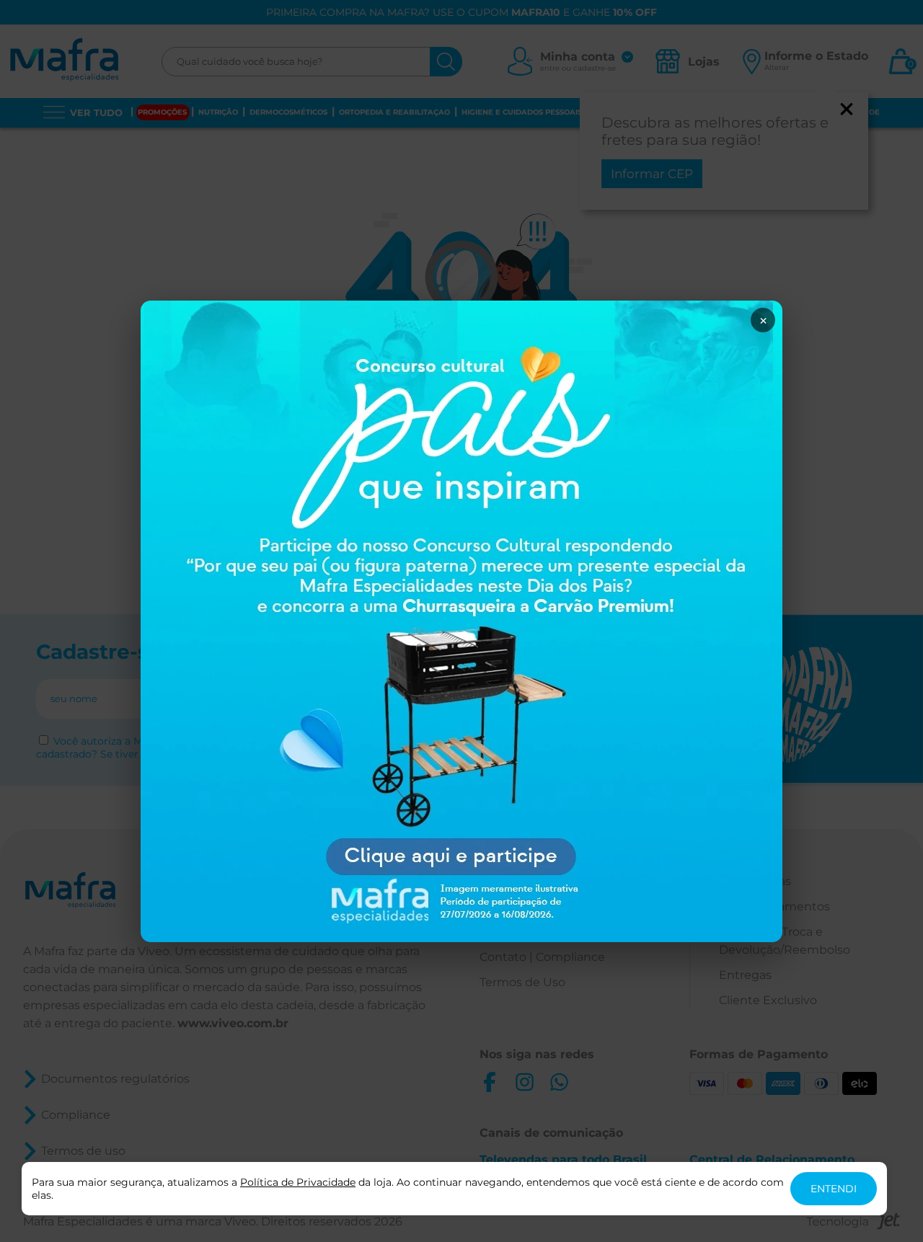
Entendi (834, 1188)
